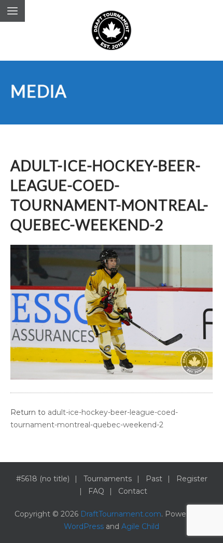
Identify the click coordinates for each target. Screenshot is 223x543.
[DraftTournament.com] (111, 30)
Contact (132, 491)
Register (191, 478)
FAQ (96, 491)
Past (154, 478)
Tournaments (107, 478)
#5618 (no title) (42, 478)
